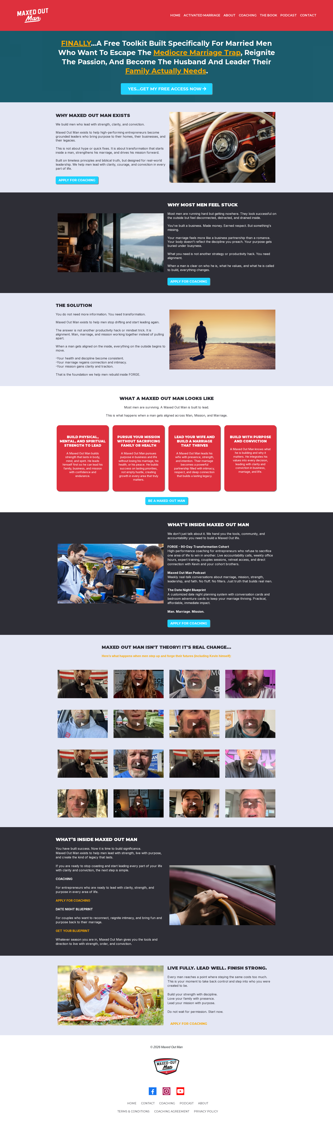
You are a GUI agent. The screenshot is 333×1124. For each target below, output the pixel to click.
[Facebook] (153, 1091)
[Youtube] (180, 1091)
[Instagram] (166, 1091)
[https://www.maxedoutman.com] (32, 15)
